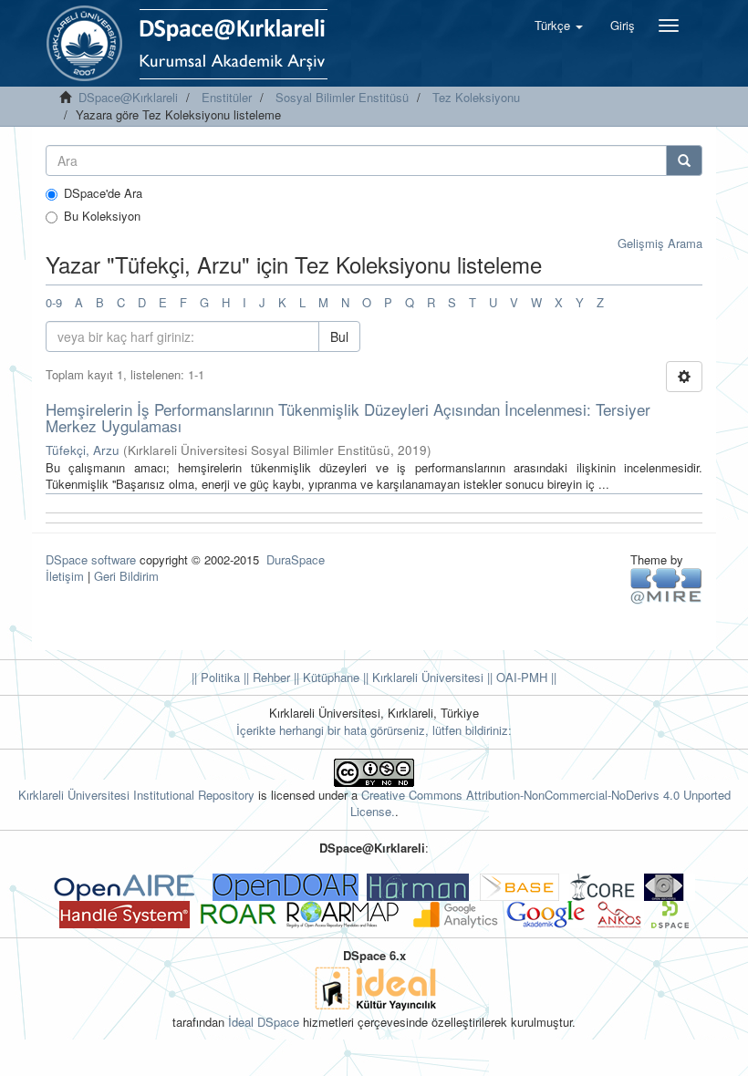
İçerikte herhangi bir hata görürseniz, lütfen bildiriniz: (374, 730)
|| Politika (216, 677)
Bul (339, 336)
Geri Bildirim (126, 576)
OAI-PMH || (524, 677)
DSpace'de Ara (103, 193)
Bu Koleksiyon (102, 216)
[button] (559, 25)
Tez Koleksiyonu (476, 97)
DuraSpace (295, 559)
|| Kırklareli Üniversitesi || (426, 677)
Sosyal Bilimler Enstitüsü (342, 97)
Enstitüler (227, 97)
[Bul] (684, 160)
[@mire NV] (666, 585)
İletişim (65, 576)
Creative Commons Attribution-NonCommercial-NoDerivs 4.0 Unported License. (540, 803)
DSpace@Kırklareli (128, 97)
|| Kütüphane (324, 677)
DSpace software (91, 559)
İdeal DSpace (263, 1021)
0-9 (54, 302)
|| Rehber (265, 677)
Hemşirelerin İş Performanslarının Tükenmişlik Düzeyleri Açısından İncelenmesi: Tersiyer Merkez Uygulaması (348, 418)
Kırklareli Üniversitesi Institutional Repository (136, 794)
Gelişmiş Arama (660, 243)
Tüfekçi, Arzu (82, 450)
